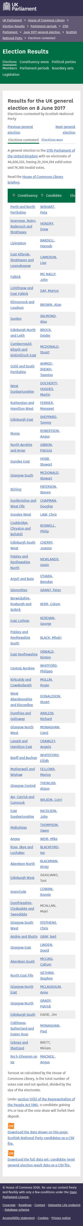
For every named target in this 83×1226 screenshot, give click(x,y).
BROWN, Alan (50, 305)
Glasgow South (21, 475)
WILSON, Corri (51, 800)
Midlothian (18, 828)
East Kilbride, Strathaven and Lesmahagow (22, 260)
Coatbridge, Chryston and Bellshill (20, 528)
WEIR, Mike (48, 839)
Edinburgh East (21, 420)
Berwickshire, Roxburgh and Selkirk (20, 604)
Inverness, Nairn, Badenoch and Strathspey (23, 226)
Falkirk (15, 277)
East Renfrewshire (24, 654)
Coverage (9, 1205)
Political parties (64, 62)
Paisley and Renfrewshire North (20, 562)
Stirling (15, 489)
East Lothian (19, 621)
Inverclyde (18, 892)
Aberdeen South (22, 961)
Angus (15, 839)
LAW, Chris (48, 515)
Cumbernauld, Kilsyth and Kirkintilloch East (23, 349)
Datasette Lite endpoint (64, 1205)
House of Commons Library (46, 20)
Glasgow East (20, 948)
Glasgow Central (23, 786)
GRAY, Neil (48, 937)
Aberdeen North (22, 864)
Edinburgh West (22, 878)
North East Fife (21, 975)
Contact (39, 1205)
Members (10, 68)
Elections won (52, 140)
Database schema (17, 1210)
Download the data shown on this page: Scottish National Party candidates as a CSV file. (41, 1138)
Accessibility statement (19, 1218)
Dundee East (20, 461)
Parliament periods (44, 26)
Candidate (54, 196)
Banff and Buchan (23, 758)
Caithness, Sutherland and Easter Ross (22, 1028)
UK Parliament (12, 20)
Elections (10, 62)
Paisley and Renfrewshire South (20, 637)
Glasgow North (21, 1003)
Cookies (43, 1218)
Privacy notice (61, 1218)
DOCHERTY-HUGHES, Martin (49, 389)
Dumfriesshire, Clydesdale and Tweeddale (22, 908)
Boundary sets (62, 68)
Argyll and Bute (22, 579)
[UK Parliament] (20, 6)
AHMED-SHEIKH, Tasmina (46, 369)
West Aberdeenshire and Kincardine (21, 699)
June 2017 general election (42, 32)
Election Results (14, 26)
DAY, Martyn (49, 291)
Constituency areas (34, 62)
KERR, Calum (50, 604)
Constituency (28, 196)
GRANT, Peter (50, 590)
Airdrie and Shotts (23, 937)
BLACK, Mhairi (51, 638)
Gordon (15, 319)
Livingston (18, 243)
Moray (15, 434)
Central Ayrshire (22, 668)
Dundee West (20, 515)
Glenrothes (18, 590)
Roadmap (25, 1205)
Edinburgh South (22, 1015)
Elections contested (23, 140)
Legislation (11, 75)
